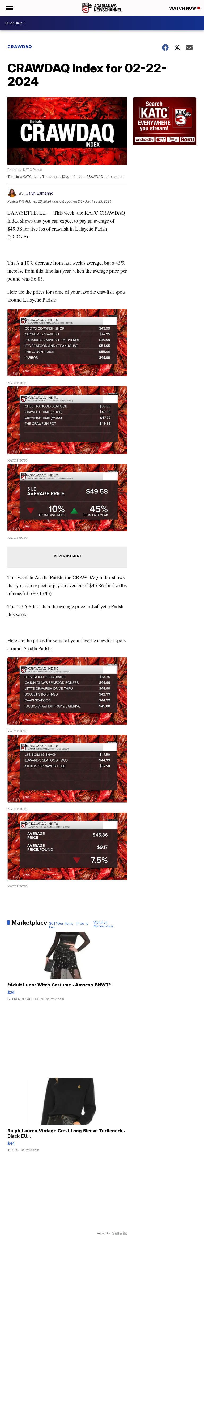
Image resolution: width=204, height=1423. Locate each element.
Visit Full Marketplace (103, 924)
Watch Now (183, 8)
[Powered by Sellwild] (120, 1233)
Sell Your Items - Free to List (68, 925)
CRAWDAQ (19, 46)
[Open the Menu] (9, 8)
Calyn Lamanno (39, 193)
